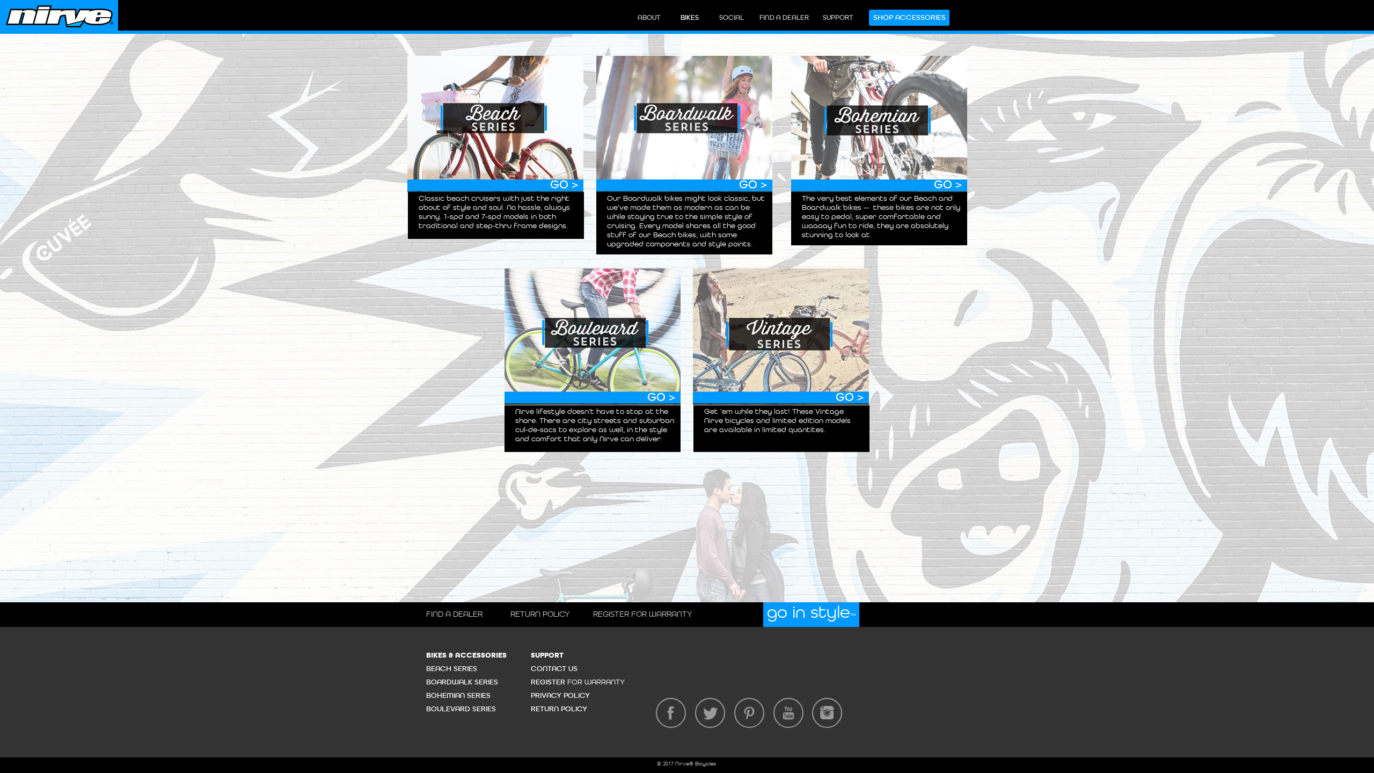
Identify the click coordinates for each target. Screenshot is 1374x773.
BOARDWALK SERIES (462, 682)
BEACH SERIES (451, 669)
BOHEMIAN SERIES (458, 695)
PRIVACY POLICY (560, 695)
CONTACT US (554, 669)
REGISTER (549, 682)
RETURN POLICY (559, 709)
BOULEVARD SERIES (461, 709)
